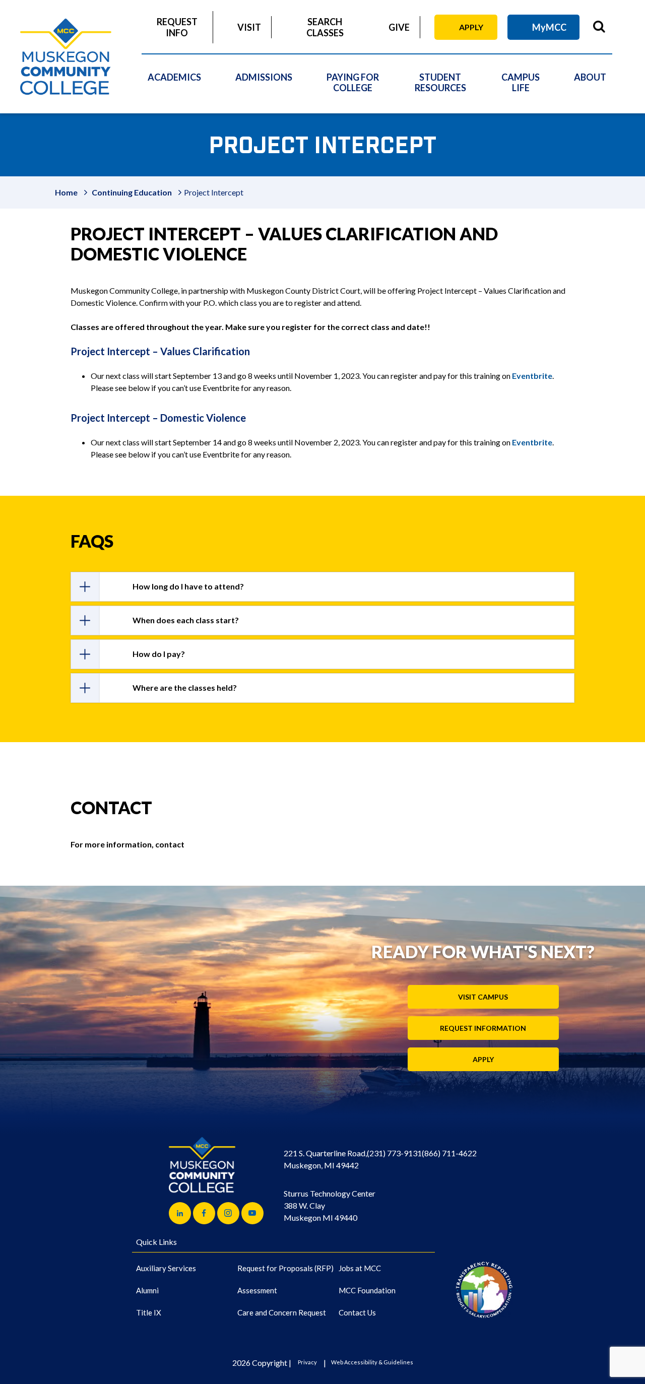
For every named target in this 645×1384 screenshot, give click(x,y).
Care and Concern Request (281, 1312)
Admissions (263, 77)
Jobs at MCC (360, 1268)
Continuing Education (132, 192)
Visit (249, 27)
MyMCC (549, 27)
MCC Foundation (367, 1290)
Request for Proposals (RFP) (285, 1268)
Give (399, 27)
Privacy (307, 1362)
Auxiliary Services (166, 1268)
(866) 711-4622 (449, 1153)
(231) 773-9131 (394, 1153)
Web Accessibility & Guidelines (372, 1362)
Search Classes (325, 27)
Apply (471, 27)
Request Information (483, 1028)
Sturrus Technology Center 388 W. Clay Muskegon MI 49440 (329, 1205)
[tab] (322, 587)
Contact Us (357, 1312)
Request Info (177, 27)
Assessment (257, 1290)
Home (66, 192)
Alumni (147, 1290)
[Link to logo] (484, 1290)
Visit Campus (483, 997)
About (590, 77)
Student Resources (440, 82)
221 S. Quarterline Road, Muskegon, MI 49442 (325, 1159)
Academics (174, 77)
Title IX (148, 1312)
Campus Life (520, 82)
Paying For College (353, 82)
